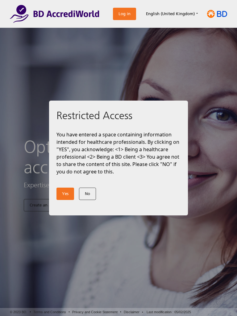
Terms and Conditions (49, 312)
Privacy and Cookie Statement (95, 312)
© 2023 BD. (18, 312)
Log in (124, 13)
